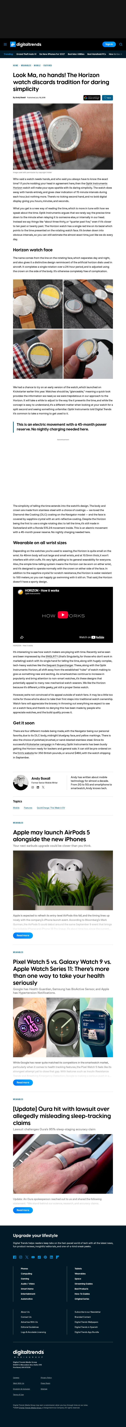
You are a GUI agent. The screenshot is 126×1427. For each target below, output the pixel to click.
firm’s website (26, 753)
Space (78, 1278)
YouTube (33, 1257)
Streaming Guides (84, 1283)
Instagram (20, 1257)
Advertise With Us (29, 1322)
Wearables (80, 1273)
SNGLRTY (52, 656)
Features (28, 807)
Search (120, 44)
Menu (5, 44)
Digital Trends (20, 48)
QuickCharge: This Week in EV (51, 807)
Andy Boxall (21, 97)
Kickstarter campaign (39, 744)
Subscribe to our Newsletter (88, 1312)
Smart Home (27, 1288)
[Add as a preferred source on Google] (91, 97)
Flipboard (57, 1257)
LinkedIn (51, 1257)
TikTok (39, 1257)
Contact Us (26, 1317)
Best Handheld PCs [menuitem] (96, 54)
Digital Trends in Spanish (86, 1327)
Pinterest (45, 1257)
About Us (25, 1312)
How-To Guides (82, 1294)
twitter (43, 787)
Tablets (78, 1268)
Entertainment (28, 1294)
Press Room (45, 1383)
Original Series (82, 1299)
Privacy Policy (46, 1377)
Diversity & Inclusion (21, 1389)
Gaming (25, 1278)
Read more (23, 935)
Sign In (109, 44)
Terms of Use (18, 1394)
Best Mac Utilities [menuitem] (76, 54)
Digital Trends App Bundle (87, 1332)
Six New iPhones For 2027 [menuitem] (52, 54)
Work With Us (18, 1383)
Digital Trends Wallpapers (86, 1322)
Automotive (27, 1299)
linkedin (38, 787)
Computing (26, 1273)
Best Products (81, 1288)
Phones (24, 1268)
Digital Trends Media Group (30, 1408)
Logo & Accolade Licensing (33, 1332)
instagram (33, 787)
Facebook (14, 1257)
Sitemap (44, 1389)
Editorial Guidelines (30, 1327)
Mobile (16, 807)
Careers (16, 1377)
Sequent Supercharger (59, 665)
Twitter (26, 1257)
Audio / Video (28, 1283)
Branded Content (83, 1317)
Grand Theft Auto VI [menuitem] (26, 54)
